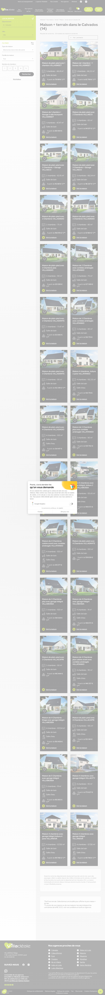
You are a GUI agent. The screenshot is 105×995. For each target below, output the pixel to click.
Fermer (40, 511)
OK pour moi (65, 511)
